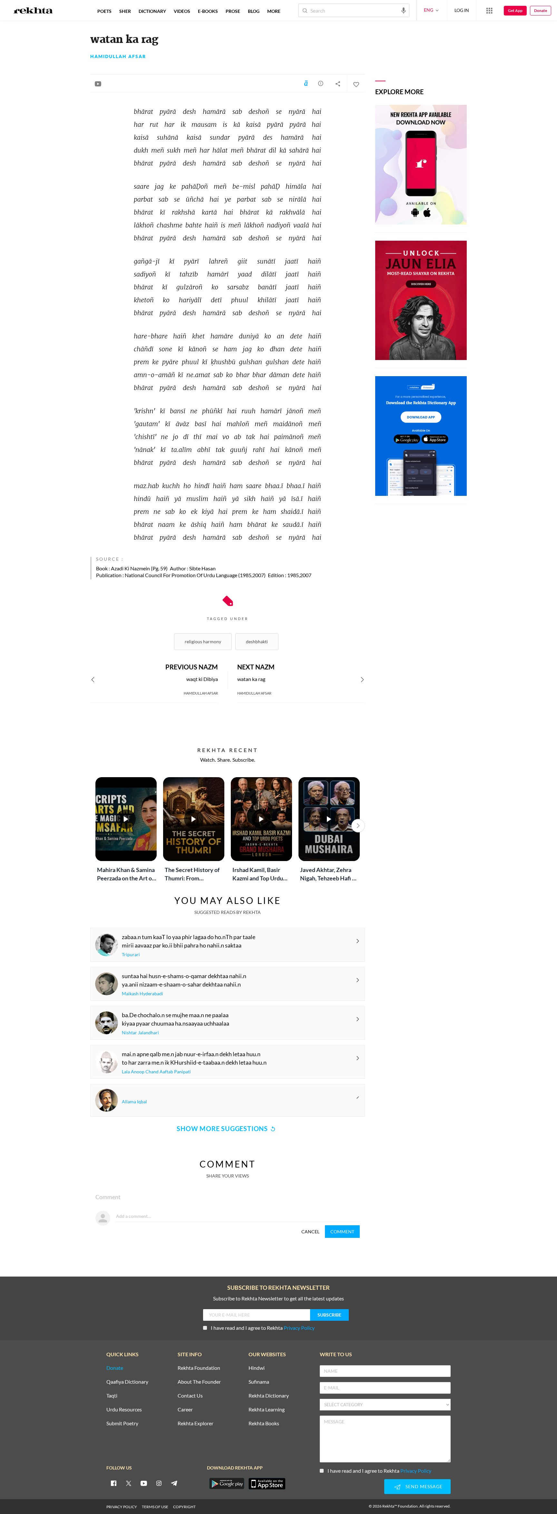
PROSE (233, 11)
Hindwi (257, 1368)
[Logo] (33, 11)
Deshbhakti (257, 641)
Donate (540, 10)
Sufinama (259, 1382)
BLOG (253, 11)
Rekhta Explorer (195, 1423)
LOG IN (461, 10)
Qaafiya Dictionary (127, 1382)
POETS (104, 11)
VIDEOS (182, 11)
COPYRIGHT (184, 1506)
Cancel (310, 1231)
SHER (125, 11)
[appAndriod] (226, 1483)
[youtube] (144, 1483)
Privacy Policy (299, 1328)
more (273, 11)
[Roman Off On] (306, 83)
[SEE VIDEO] (98, 84)
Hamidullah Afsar (118, 56)
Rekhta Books (264, 1423)
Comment (342, 1231)
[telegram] (174, 1483)
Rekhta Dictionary (269, 1396)
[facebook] (113, 1483)
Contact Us (190, 1396)
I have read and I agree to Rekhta (263, 1328)
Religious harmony (203, 641)
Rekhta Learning (267, 1409)
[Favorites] (356, 84)
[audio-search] (404, 10)
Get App (515, 10)
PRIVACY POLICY (121, 1506)
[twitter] (128, 1483)
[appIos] (267, 1483)
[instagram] (159, 1483)
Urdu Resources (124, 1409)
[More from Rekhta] (489, 10)
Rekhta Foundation (199, 1368)
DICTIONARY (152, 11)
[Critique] (320, 83)
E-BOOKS (208, 11)
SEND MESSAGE (424, 1486)
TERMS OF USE (155, 1506)
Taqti (111, 1396)
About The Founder (199, 1382)
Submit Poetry (122, 1423)
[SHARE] (338, 84)
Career (185, 1409)
